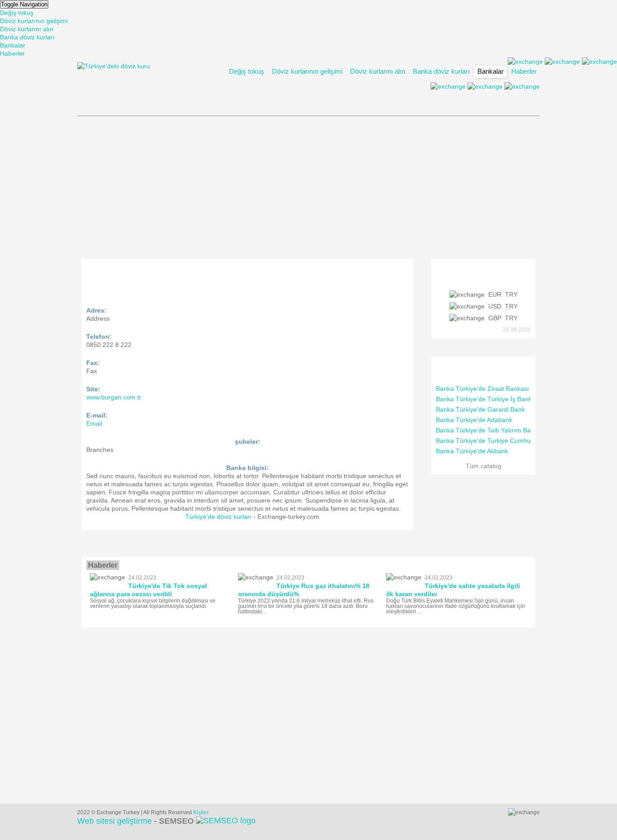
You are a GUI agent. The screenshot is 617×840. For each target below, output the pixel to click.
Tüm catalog (483, 466)
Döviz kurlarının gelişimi (34, 20)
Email (94, 423)
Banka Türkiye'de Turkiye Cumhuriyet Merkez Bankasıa (515, 440)
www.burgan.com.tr (113, 397)
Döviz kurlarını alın (26, 29)
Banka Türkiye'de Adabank (474, 419)
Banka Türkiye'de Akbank (472, 451)
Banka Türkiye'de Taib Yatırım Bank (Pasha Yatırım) (510, 430)
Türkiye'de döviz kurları (218, 516)
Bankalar (12, 45)
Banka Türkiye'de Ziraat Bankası (482, 388)
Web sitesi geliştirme (135, 821)
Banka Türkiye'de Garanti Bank (480, 409)
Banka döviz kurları (27, 37)
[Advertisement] (308, 186)
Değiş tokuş (16, 12)
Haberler (12, 53)
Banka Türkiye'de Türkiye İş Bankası (488, 399)
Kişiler (201, 812)
